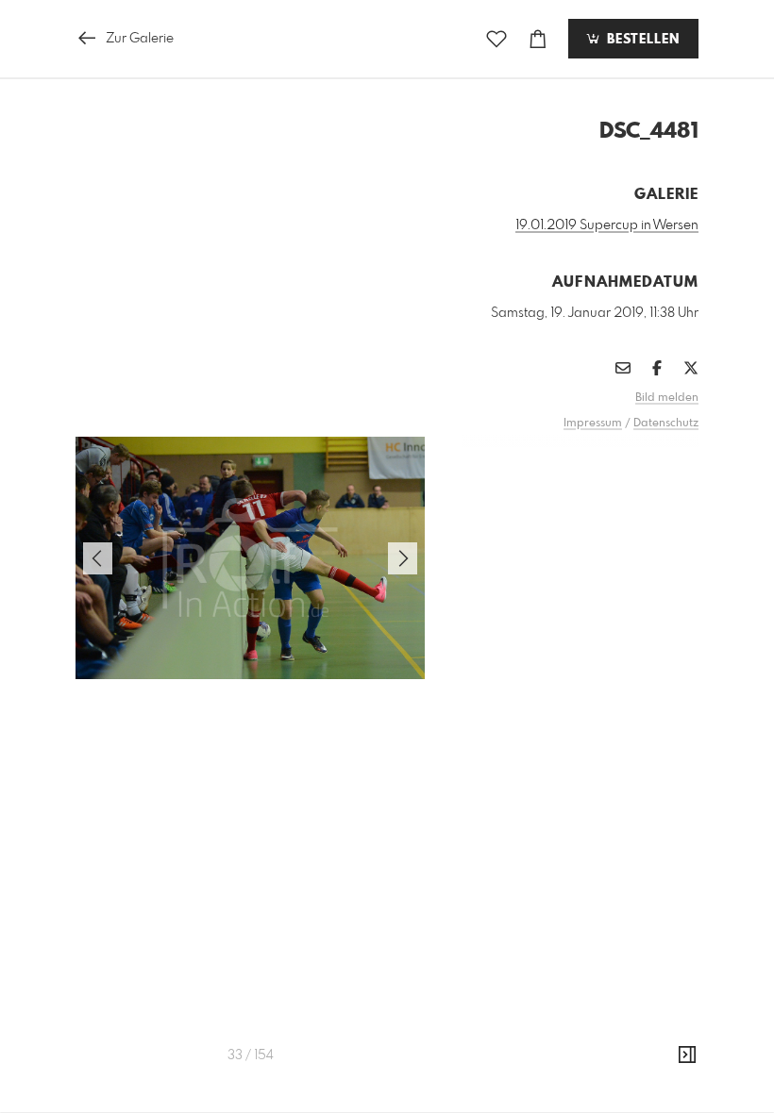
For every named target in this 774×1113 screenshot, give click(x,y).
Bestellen (641, 39)
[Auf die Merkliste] (496, 39)
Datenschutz (665, 423)
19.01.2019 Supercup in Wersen (606, 225)
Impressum (593, 423)
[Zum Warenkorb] (538, 39)
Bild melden (666, 398)
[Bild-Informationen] (687, 1055)
